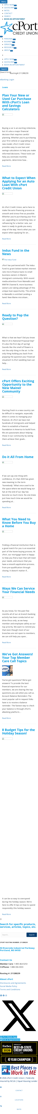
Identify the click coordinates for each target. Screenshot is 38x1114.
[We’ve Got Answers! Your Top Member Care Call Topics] (7, 670)
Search (4, 69)
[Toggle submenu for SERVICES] (13, 45)
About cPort (6, 979)
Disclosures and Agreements (13, 983)
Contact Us (6, 960)
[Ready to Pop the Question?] (7, 328)
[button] (19, 919)
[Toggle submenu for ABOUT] (11, 51)
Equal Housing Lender (27, 1081)
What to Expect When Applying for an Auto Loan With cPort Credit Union (18, 183)
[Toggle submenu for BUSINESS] (13, 42)
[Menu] (1, 36)
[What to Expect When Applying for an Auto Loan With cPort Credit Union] (7, 197)
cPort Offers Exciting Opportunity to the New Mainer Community (18, 386)
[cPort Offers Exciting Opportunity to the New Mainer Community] (7, 401)
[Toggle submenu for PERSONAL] (14, 39)
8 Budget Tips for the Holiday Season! (18, 731)
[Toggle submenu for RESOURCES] (15, 48)
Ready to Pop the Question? (15, 317)
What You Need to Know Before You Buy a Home (19, 522)
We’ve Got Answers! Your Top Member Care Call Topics (17, 657)
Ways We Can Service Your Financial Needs (18, 590)
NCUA (12, 1081)
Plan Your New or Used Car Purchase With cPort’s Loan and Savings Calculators (16, 102)
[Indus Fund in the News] (9, 259)
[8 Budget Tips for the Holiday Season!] (7, 816)
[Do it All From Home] (7, 466)
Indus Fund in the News (15, 252)
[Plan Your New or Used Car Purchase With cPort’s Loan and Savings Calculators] (7, 118)
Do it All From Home (17, 457)
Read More (6, 166)
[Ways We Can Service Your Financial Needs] (7, 601)
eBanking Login (7, 79)
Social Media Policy (8, 986)
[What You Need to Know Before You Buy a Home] (7, 535)
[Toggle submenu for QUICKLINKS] (15, 8)
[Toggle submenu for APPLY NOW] (15, 5)
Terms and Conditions (10, 989)
